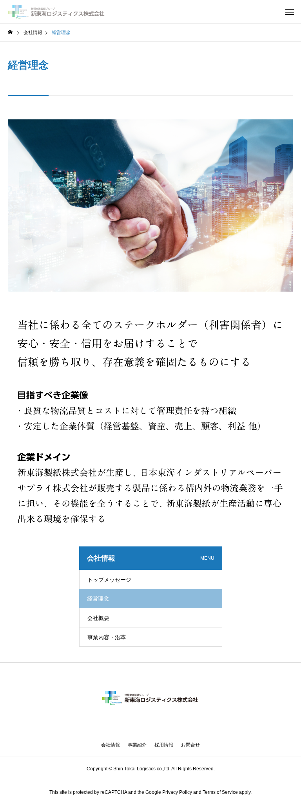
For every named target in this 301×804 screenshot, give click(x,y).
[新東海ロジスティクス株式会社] (57, 11)
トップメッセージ (109, 580)
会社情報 (110, 745)
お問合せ (190, 745)
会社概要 (98, 618)
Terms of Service (220, 792)
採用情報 (163, 745)
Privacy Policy (177, 792)
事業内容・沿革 (106, 637)
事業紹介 (137, 745)
